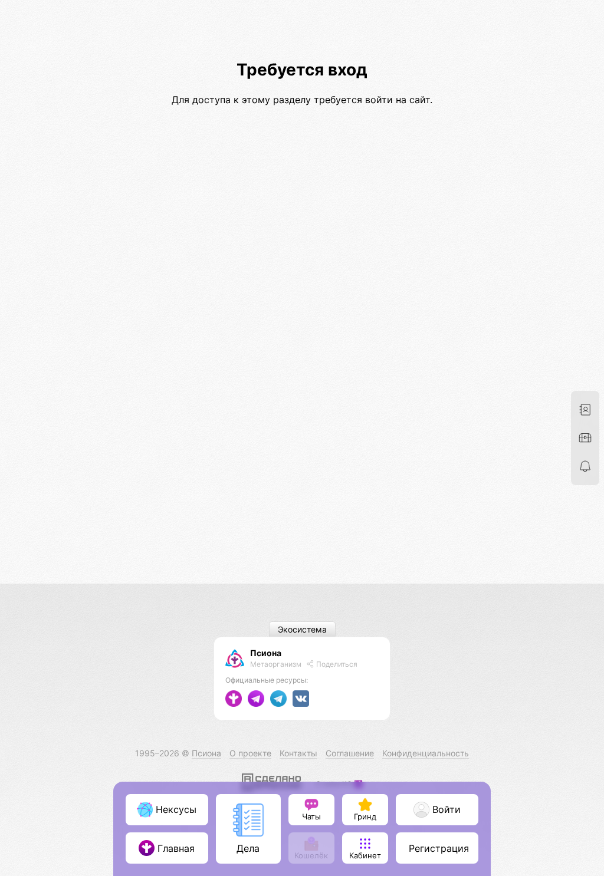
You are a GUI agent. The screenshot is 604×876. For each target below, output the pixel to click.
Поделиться (335, 664)
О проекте (250, 753)
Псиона (265, 653)
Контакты (298, 753)
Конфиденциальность (425, 753)
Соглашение (350, 753)
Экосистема (302, 629)
